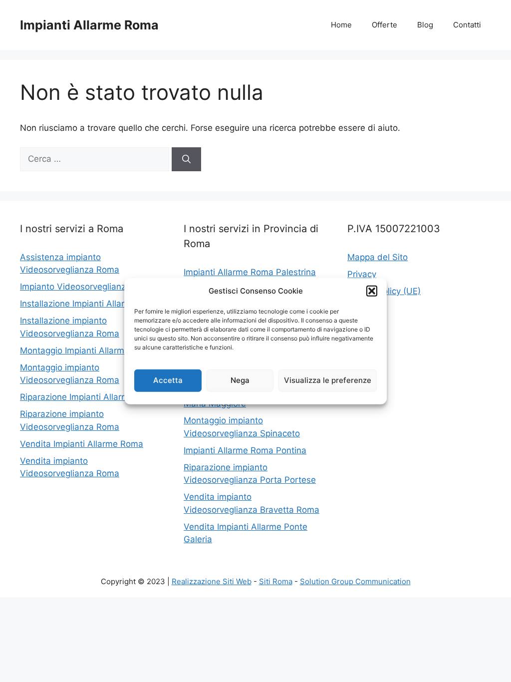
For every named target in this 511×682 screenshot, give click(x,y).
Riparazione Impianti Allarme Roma (89, 397)
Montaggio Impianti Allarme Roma (87, 350)
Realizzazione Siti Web (212, 581)
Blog (425, 24)
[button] (372, 291)
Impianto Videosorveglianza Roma (88, 287)
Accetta (168, 380)
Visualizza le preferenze (327, 380)
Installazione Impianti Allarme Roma (91, 304)
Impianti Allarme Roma (89, 24)
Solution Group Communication (355, 581)
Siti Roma (275, 581)
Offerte (384, 24)
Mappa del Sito (377, 257)
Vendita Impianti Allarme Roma (81, 444)
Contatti (467, 24)
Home (341, 24)
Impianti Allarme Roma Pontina (245, 450)
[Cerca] (186, 159)
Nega (240, 380)
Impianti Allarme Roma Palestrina (250, 272)
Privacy (361, 274)
